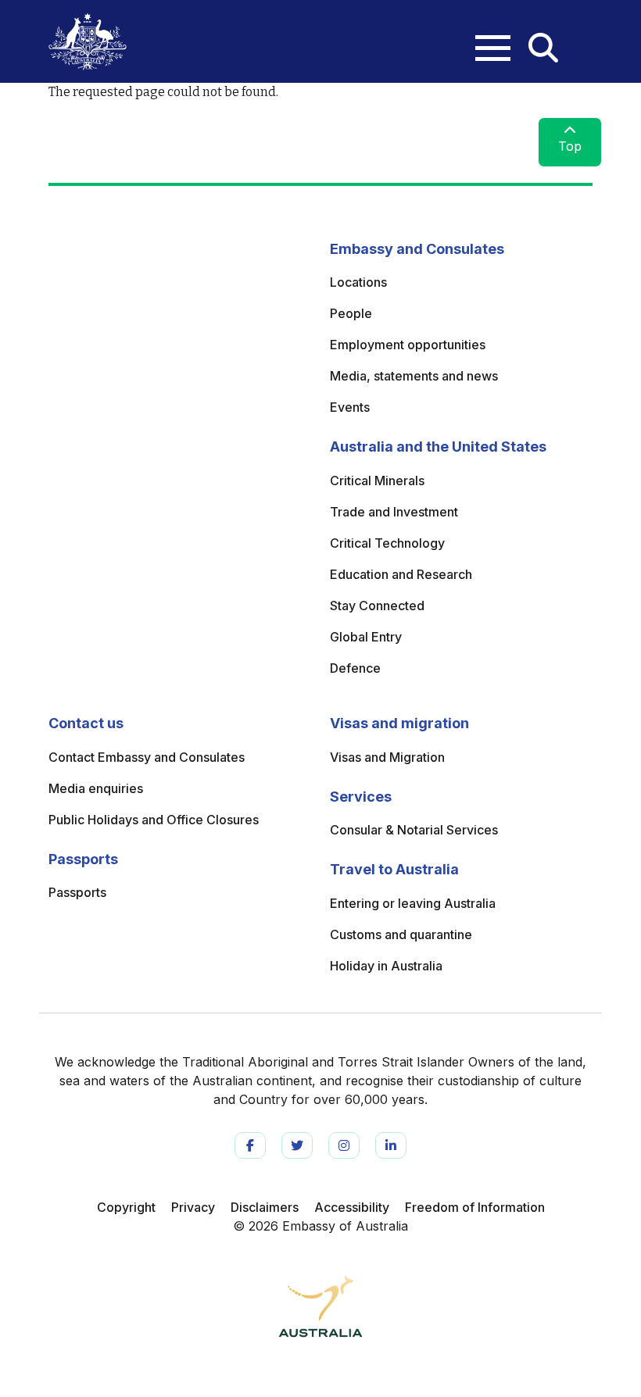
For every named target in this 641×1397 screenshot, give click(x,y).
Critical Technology (387, 543)
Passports (77, 892)
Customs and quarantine (401, 934)
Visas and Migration (387, 757)
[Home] (87, 41)
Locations (358, 282)
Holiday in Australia (386, 966)
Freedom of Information (475, 1207)
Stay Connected (377, 605)
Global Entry (366, 637)
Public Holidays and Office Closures (153, 819)
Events (350, 407)
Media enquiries (95, 788)
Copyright (126, 1207)
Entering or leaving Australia (413, 903)
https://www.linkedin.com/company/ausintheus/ (390, 1145)
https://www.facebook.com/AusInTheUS (250, 1145)
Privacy (193, 1207)
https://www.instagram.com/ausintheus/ (344, 1145)
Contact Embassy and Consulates (146, 757)
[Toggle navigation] (484, 36)
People (351, 313)
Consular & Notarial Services (414, 830)
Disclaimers (265, 1207)
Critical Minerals (377, 480)
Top (570, 146)
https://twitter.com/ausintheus (297, 1145)
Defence (355, 668)
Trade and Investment (394, 512)
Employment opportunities (407, 344)
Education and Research (401, 574)
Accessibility (351, 1207)
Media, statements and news (414, 376)
